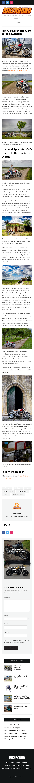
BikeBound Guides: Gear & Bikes (15, 736)
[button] (17, 23)
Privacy (18, 763)
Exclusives (18, 488)
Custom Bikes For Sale (17, 769)
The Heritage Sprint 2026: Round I (21, 707)
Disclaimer (25, 763)
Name (6, 615)
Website (7, 632)
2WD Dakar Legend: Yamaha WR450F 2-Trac (21, 687)
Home (7, 763)
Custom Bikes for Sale (12, 725)
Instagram (28, 476)
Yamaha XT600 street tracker (17, 71)
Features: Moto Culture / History (15, 733)
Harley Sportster (22, 491)
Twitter (5, 478)
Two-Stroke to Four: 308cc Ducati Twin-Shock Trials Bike (22, 697)
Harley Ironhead (8, 491)
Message (7, 597)
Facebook (21, 476)
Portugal (6, 494)
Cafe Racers (7, 488)
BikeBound (17, 757)
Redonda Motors (18, 494)
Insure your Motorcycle (12, 728)
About (12, 763)
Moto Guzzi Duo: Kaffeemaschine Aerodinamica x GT (19, 668)
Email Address (9, 624)
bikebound (17, 513)
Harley (28, 488)
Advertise (7, 766)
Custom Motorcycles (18, 766)
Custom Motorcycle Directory (14, 730)
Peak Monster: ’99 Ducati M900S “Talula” (20, 677)
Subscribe (28, 769)
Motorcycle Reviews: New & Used (15, 739)
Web (10, 478)
